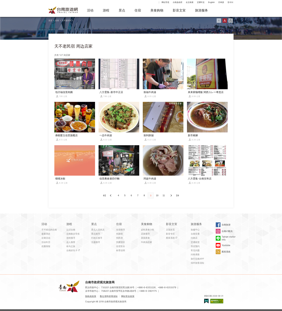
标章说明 (120, 250)
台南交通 (195, 233)
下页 (111, 195)
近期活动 (45, 237)
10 (157, 195)
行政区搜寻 (96, 237)
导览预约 (195, 246)
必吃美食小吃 (147, 229)
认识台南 (70, 229)
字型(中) (225, 20)
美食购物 (156, 10)
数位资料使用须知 (109, 296)
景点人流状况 (97, 229)
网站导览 (165, 2)
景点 (122, 10)
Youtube (226, 245)
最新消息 (45, 233)
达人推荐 (70, 242)
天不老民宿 (66, 20)
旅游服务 (201, 10)
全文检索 (189, 2)
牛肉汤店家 (146, 242)
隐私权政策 (90, 296)
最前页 (105, 195)
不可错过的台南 (49, 229)
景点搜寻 (95, 233)
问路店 (194, 237)
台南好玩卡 (71, 250)
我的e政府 (206, 301)
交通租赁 (195, 242)
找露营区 (120, 242)
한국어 (230, 2)
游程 (106, 10)
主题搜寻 (95, 242)
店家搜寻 (145, 233)
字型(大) (230, 20)
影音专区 (170, 233)
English (211, 2)
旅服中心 (195, 229)
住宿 (138, 10)
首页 (50, 20)
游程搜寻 (70, 237)
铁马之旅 (70, 246)
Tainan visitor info (229, 238)
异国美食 (145, 237)
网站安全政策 (127, 296)
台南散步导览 (73, 233)
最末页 (177, 195)
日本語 (221, 2)
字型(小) (219, 20)
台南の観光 (227, 231)
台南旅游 (226, 224)
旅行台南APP (197, 258)
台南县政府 (177, 2)
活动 (90, 10)
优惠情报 (45, 246)
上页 (171, 195)
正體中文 (201, 2)
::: (159, 2)
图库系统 (170, 237)
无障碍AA (216, 301)
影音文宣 (179, 10)
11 (164, 195)
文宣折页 (170, 229)
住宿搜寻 (120, 229)
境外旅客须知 (197, 262)
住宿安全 (120, 246)
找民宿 (119, 237)
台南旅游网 (63, 10)
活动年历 (45, 242)
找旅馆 (119, 233)
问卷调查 (195, 254)
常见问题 (195, 250)
